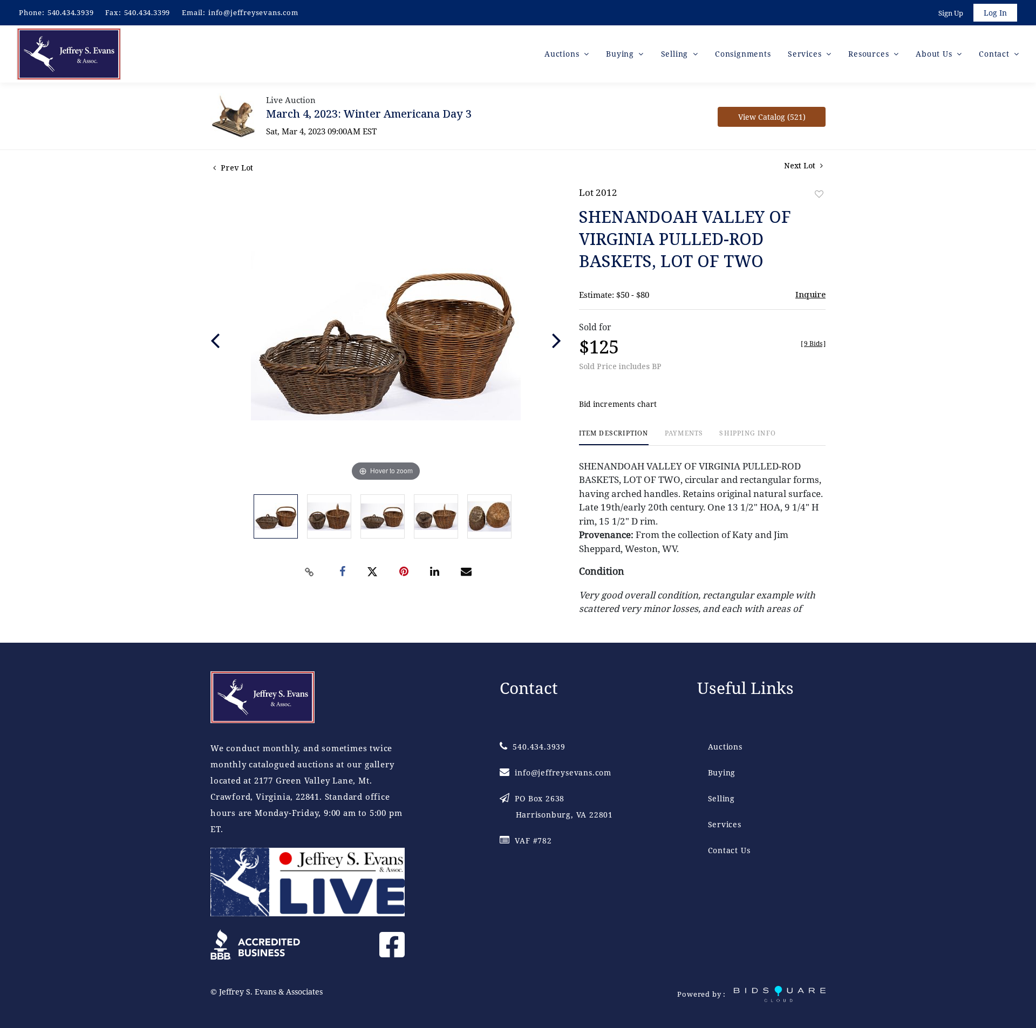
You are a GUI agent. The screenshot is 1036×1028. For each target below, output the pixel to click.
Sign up (950, 13)
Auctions (725, 746)
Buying (722, 772)
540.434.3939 (70, 12)
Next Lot (800, 165)
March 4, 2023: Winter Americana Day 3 (369, 113)
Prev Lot (236, 167)
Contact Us (729, 850)
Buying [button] (621, 54)
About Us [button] (935, 54)
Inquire (810, 294)
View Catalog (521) (772, 117)
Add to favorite (819, 194)
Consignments (743, 54)
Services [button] (806, 54)
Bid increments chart (618, 404)
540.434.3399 (147, 12)
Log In (995, 13)
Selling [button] (676, 54)
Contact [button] (995, 54)
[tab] (614, 437)
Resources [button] (869, 54)
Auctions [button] (563, 54)
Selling (721, 798)
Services (724, 824)
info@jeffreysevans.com (253, 12)
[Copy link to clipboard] (309, 572)
